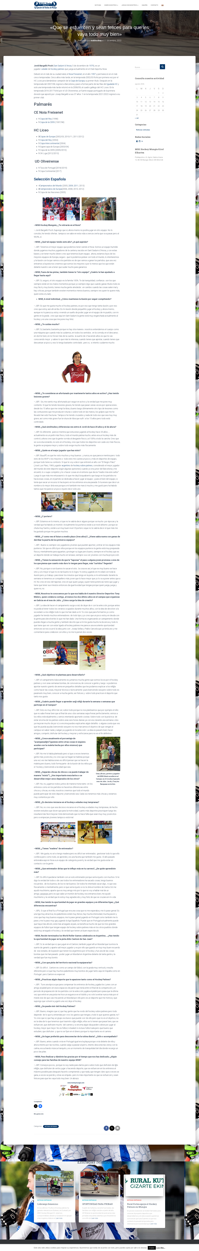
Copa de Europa (78, 81)
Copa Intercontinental (49, 143)
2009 (70, 185)
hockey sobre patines (82, 465)
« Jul (137, 118)
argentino (66, 465)
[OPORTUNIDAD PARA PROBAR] (99, 1183)
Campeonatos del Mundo (51, 185)
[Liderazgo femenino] (55, 1183)
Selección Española (50, 179)
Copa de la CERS (47, 122)
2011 (76, 185)
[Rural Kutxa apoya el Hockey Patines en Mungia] (144, 1183)
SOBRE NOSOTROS (110, 5)
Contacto (154, 5)
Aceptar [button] (151, 1248)
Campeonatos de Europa (51, 189)
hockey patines (57, 69)
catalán (44, 69)
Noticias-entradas (51, 1126)
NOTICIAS (98, 5)
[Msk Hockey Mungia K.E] (45, 5)
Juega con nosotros (129, 5)
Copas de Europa (47, 136)
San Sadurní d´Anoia (63, 65)
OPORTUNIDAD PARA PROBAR (97, 1204)
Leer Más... (160, 1248)
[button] (117, 5)
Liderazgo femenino (47, 1204)
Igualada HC (112, 84)
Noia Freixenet (75, 74)
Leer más (59, 1218)
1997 (93, 74)
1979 (91, 65)
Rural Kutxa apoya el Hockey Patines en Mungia (142, 1205)
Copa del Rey (46, 119)
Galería (144, 5)
